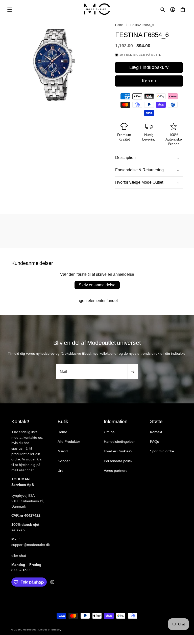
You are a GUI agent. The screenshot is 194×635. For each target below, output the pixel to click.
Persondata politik (118, 461)
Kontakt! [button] (20, 421)
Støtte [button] (156, 421)
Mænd (63, 451)
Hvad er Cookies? (118, 451)
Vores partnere (116, 470)
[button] (10, 10)
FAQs (154, 441)
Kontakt (156, 432)
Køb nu (149, 81)
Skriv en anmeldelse (97, 285)
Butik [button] (63, 421)
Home (119, 24)
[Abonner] (133, 371)
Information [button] (116, 421)
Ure (60, 470)
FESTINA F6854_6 (141, 24)
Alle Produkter (69, 441)
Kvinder (64, 461)
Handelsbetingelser (119, 441)
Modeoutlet (30, 629)
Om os (109, 432)
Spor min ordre (162, 451)
